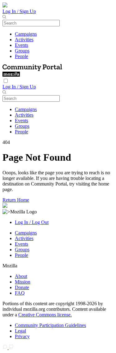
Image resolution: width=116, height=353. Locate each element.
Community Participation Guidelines (50, 325)
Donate (22, 287)
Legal (20, 330)
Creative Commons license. (45, 314)
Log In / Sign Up (19, 11)
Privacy (22, 336)
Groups (22, 50)
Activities (24, 39)
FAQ (20, 293)
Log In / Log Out (32, 222)
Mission (22, 281)
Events (21, 45)
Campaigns (26, 34)
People (21, 56)
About (21, 276)
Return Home (15, 200)
